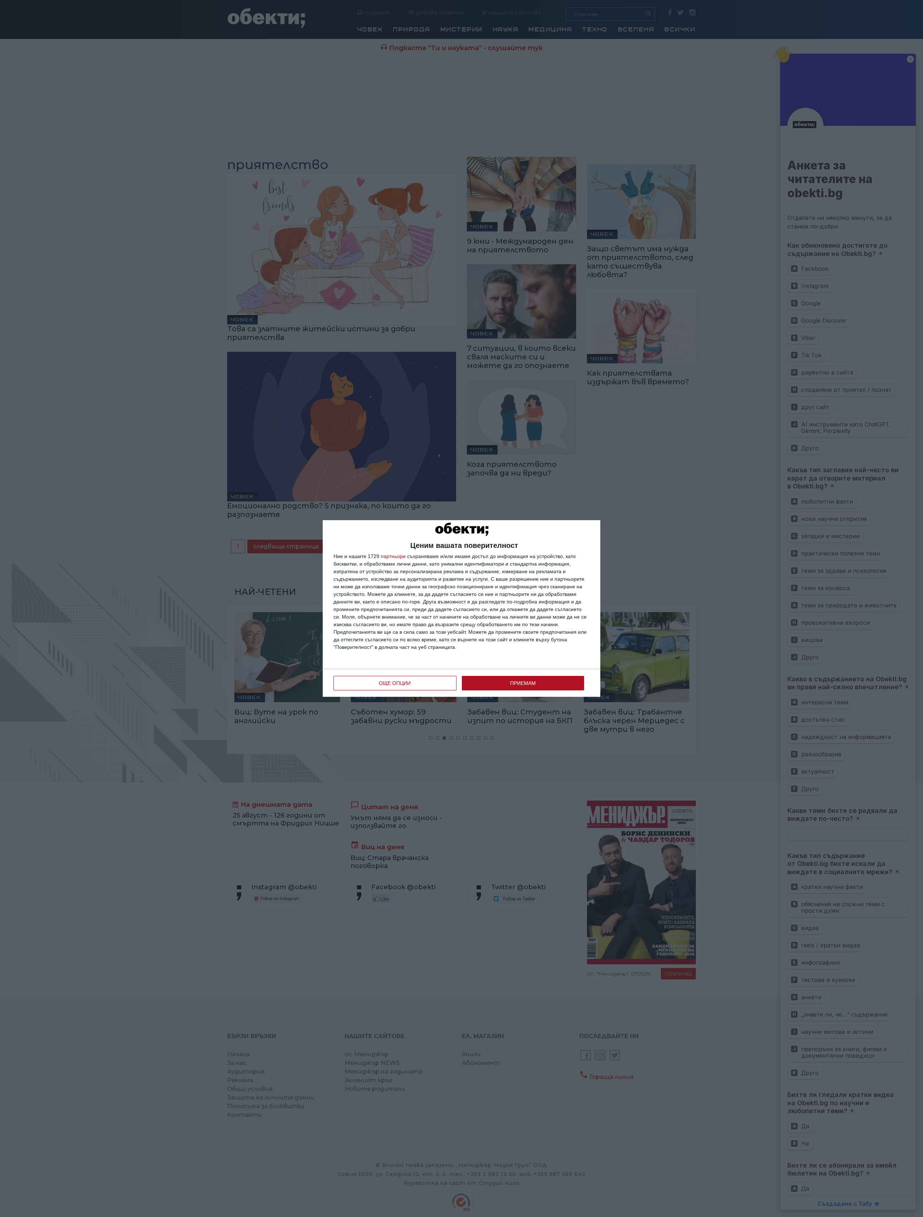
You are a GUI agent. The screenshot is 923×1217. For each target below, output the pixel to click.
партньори (393, 556)
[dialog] (461, 608)
